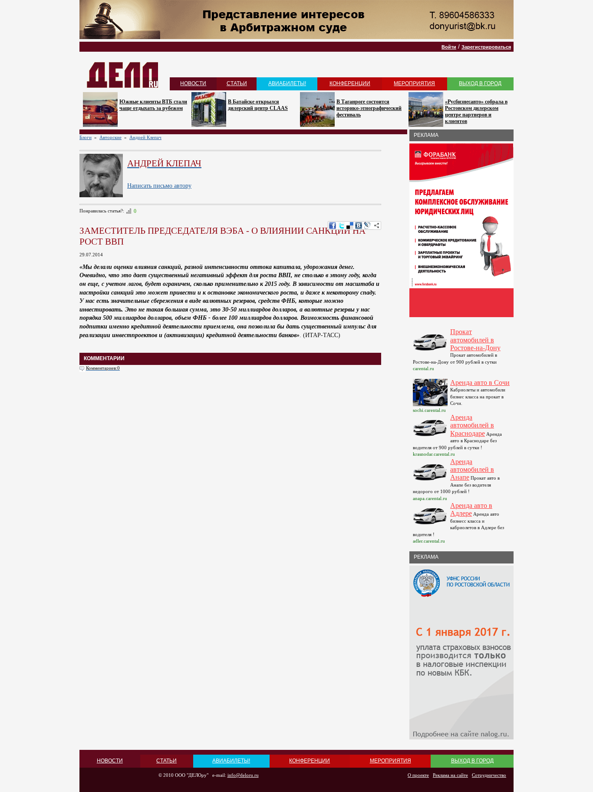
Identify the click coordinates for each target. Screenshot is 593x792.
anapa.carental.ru (430, 498)
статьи (237, 83)
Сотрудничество (489, 775)
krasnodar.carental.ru (434, 454)
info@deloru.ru (243, 775)
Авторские (110, 137)
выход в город (480, 83)
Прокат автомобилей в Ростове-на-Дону (475, 339)
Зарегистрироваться (486, 47)
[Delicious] (349, 225)
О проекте (418, 775)
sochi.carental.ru (429, 410)
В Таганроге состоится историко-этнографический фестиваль (369, 108)
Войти (448, 47)
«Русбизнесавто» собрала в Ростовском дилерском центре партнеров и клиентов (476, 111)
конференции (349, 83)
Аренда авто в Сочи (480, 382)
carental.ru (423, 368)
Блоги (85, 137)
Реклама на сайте (450, 775)
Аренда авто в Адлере (471, 509)
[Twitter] (341, 225)
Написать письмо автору (159, 185)
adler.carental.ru (429, 540)
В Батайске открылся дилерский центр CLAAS (258, 105)
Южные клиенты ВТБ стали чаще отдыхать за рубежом (153, 105)
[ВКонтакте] (358, 225)
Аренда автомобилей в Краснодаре (472, 425)
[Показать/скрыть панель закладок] (376, 225)
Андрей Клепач (145, 137)
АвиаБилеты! (287, 83)
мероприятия (414, 83)
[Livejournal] (367, 225)
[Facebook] (332, 225)
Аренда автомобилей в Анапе (472, 469)
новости (193, 83)
